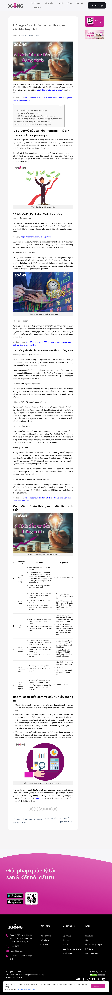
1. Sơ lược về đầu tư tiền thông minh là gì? (31, 110)
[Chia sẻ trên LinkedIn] (55, 809)
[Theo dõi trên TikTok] (89, 979)
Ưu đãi (61, 3)
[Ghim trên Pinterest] (50, 809)
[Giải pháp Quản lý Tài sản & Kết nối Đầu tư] (17, 5)
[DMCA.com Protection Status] (97, 975)
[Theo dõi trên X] (99, 979)
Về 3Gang (35, 3)
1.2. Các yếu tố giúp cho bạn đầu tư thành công (36, 116)
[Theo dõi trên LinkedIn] (103, 979)
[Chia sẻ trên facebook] (36, 809)
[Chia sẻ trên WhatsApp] (31, 809)
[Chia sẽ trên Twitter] (41, 809)
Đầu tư (15, 22)
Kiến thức (80, 3)
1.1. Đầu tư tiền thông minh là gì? (30, 113)
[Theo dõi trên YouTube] (94, 979)
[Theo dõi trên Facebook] (78, 979)
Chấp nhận (98, 986)
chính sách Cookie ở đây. (26, 989)
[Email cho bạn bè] (45, 809)
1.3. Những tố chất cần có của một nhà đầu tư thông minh (40, 119)
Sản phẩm (49, 3)
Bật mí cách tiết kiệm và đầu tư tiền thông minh (33, 124)
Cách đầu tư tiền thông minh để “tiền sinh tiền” (33, 121)
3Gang (36, 35)
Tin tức (36, 7)
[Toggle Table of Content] (59, 107)
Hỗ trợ (69, 3)
